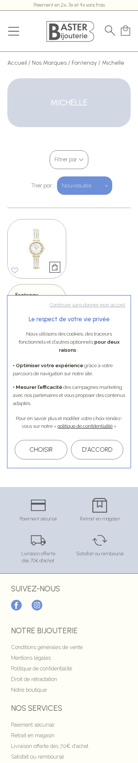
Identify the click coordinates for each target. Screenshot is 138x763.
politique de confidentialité (85, 426)
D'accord (97, 449)
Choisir (41, 449)
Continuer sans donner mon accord (87, 305)
